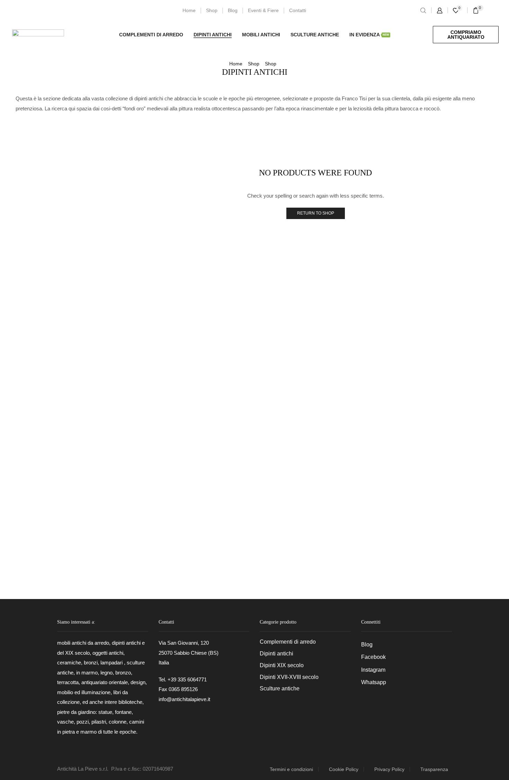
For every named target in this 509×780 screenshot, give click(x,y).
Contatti (297, 10)
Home (189, 10)
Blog (233, 10)
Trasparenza (434, 769)
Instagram (373, 670)
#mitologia (399, 567)
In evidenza (369, 34)
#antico (431, 518)
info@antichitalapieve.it (184, 699)
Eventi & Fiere (263, 10)
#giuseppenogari (406, 554)
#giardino (460, 542)
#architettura (468, 518)
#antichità (398, 518)
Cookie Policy (343, 769)
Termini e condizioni (291, 769)
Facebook (373, 657)
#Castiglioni (426, 530)
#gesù (428, 542)
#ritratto (472, 567)
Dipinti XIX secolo (404, 253)
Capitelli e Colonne (406, 220)
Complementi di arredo (151, 34)
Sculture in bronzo (405, 285)
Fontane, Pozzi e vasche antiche (421, 231)
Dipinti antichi (213, 34)
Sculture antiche (315, 34)
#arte (393, 530)
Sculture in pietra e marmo (414, 295)
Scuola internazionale (412, 158)
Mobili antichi (261, 34)
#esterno (397, 542)
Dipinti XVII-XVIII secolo (411, 264)
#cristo (461, 530)
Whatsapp (373, 682)
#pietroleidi (437, 567)
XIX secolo (436, 146)
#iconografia (452, 554)
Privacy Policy (389, 769)
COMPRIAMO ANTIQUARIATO (465, 34)
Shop (211, 10)
